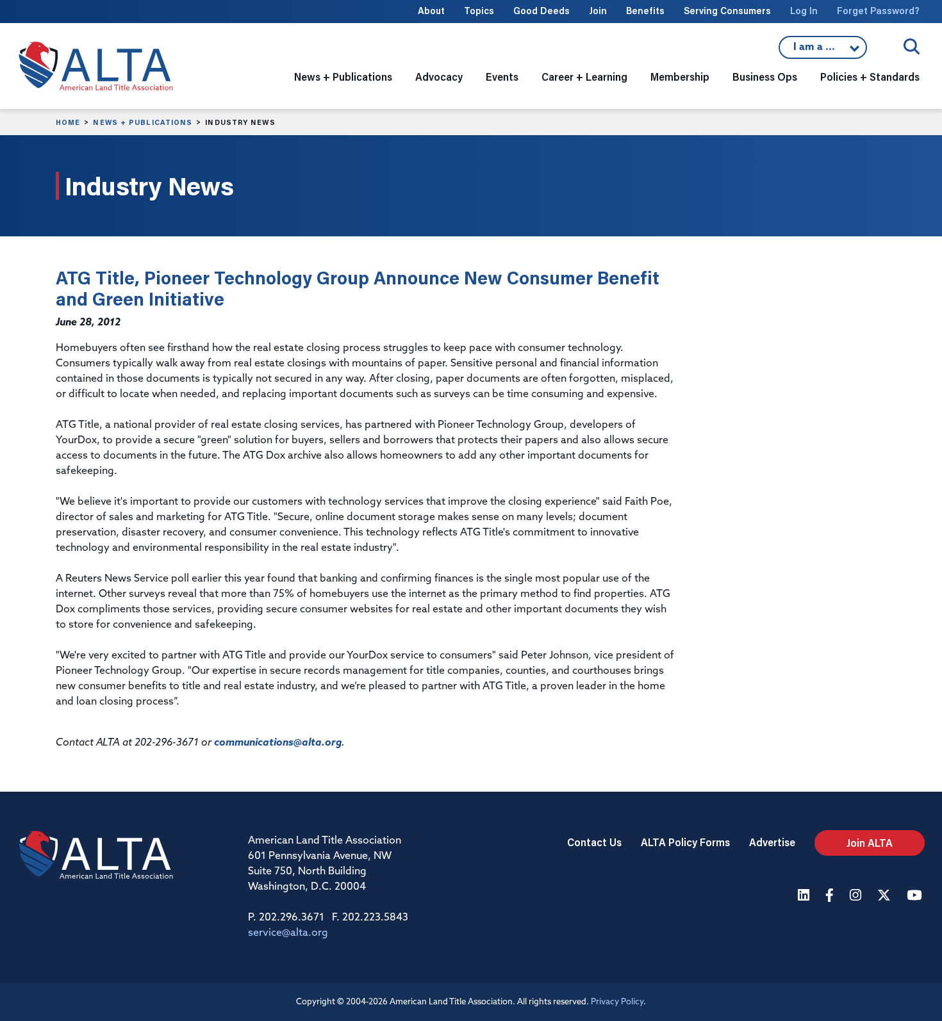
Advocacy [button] (439, 76)
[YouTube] (916, 896)
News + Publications (142, 122)
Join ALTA (870, 842)
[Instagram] (857, 896)
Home (68, 122)
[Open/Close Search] (912, 46)
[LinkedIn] (805, 896)
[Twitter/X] (885, 896)
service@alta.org (288, 933)
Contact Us (594, 842)
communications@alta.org (278, 743)
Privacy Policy (617, 1002)
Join (598, 10)
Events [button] (502, 76)
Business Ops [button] (764, 76)
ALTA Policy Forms (685, 842)
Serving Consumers (727, 10)
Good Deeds (541, 10)
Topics (479, 10)
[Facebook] (831, 896)
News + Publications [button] (343, 76)
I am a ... (823, 50)
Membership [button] (679, 76)
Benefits (645, 10)
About (431, 10)
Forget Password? (878, 10)
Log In (804, 10)
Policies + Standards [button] (870, 76)
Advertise (772, 842)
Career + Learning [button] (584, 76)
